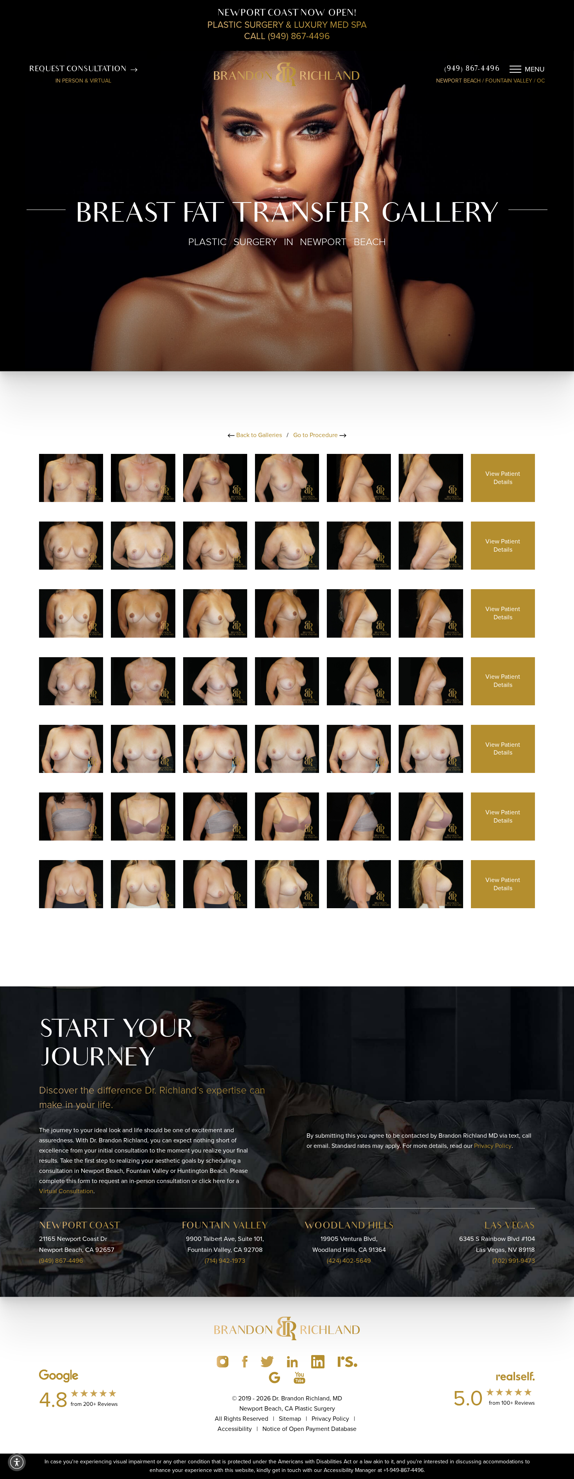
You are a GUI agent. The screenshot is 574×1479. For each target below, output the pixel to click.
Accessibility (234, 1428)
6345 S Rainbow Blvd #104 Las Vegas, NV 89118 (497, 1244)
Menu (535, 69)
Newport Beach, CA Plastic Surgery (287, 1408)
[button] (17, 1462)
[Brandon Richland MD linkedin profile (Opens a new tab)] (292, 1362)
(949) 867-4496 (472, 69)
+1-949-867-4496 (403, 1470)
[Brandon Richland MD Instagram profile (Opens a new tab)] (222, 1362)
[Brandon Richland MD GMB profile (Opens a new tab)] (274, 1377)
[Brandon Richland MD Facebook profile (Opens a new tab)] (244, 1362)
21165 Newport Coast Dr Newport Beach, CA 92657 (76, 1244)
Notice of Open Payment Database (309, 1428)
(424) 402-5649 (349, 1261)
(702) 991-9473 (513, 1261)
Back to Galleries (258, 434)
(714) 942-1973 (225, 1261)
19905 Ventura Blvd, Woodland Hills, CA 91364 (349, 1244)
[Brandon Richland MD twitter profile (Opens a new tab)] (267, 1362)
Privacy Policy (493, 1145)
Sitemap (290, 1418)
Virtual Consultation (66, 1191)
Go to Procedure (316, 434)
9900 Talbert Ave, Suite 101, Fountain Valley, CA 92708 (225, 1244)
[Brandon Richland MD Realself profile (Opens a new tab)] (347, 1361)
